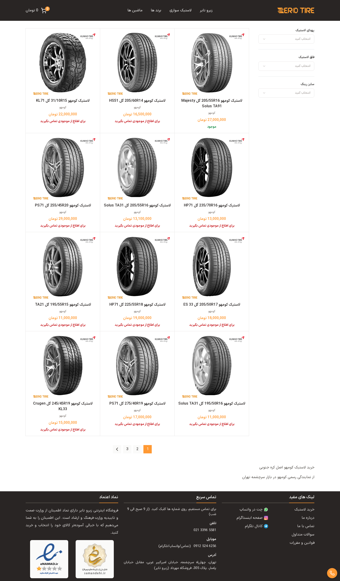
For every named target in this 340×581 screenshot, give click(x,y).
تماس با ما (305, 526)
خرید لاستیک (304, 509)
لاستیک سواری (181, 10)
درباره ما (308, 518)
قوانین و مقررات (302, 543)
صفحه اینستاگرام (250, 518)
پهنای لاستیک (305, 30)
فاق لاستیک (306, 57)
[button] (117, 449)
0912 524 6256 (205, 546)
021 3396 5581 (205, 530)
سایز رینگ (307, 84)
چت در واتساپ (251, 509)
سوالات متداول (303, 534)
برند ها (156, 10)
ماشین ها (134, 10)
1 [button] (148, 449)
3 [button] (127, 449)
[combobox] (286, 39)
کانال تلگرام (254, 526)
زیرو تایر (206, 10)
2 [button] (137, 449)
